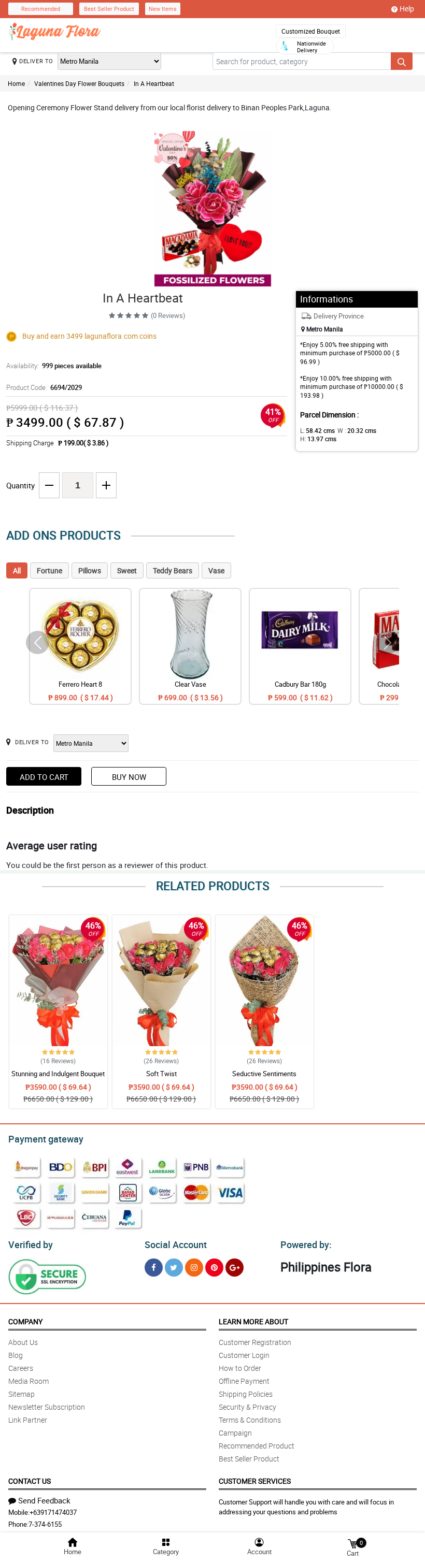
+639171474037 (53, 1512)
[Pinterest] (214, 1267)
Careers (20, 1368)
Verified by (30, 1244)
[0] (352, 1543)
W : (356, 430)
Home (16, 83)
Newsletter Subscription (46, 1407)
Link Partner (27, 1420)
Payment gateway (45, 1139)
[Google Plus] (234, 1267)
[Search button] (402, 61)
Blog (15, 1355)
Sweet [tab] (127, 570)
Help (407, 8)
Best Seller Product (109, 8)
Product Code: (44, 387)
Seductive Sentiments (264, 1073)
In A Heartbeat (154, 83)
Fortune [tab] (49, 570)
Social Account (176, 1244)
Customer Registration (255, 1342)
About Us (23, 1342)
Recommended (40, 8)
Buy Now (129, 777)
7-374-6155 (45, 1524)
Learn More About (253, 1321)
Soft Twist (161, 1073)
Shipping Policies (246, 1394)
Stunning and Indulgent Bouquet (58, 1073)
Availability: (54, 365)
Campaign (235, 1433)
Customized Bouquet (310, 31)
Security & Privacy (247, 1407)
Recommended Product (256, 1446)
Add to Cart (44, 777)
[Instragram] (194, 1267)
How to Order (240, 1368)
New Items (163, 8)
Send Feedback (44, 1500)
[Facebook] (154, 1267)
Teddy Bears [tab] (172, 570)
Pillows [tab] (89, 570)
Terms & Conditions (250, 1420)
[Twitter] (174, 1267)
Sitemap (21, 1394)
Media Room (28, 1381)
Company (25, 1321)
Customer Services (255, 1481)
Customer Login (244, 1355)
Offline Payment (244, 1381)
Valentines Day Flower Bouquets (79, 83)
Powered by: (306, 1244)
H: (318, 439)
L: (317, 430)
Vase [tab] (216, 570)
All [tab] (17, 570)
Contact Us (29, 1481)
